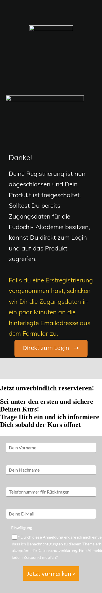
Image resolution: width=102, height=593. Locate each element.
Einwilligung (21, 527)
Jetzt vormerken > (51, 573)
